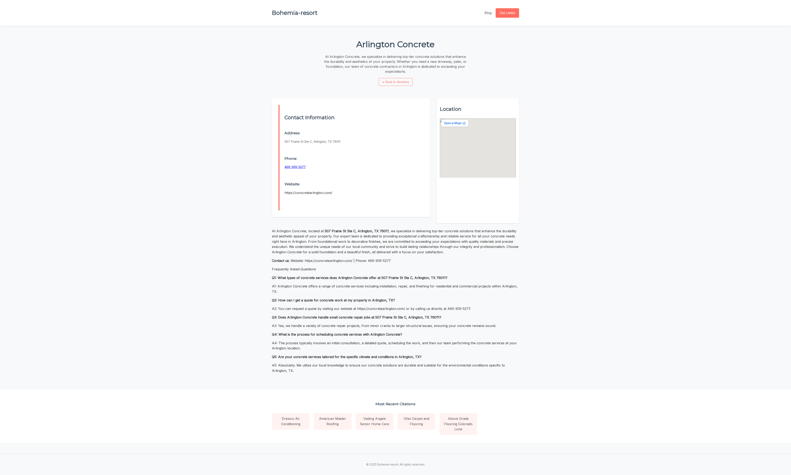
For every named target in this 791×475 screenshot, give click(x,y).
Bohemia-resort (294, 12)
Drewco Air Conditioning (290, 421)
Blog (487, 13)
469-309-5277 (295, 167)
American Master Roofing (332, 421)
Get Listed (507, 13)
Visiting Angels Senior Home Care (374, 421)
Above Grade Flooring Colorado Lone (458, 424)
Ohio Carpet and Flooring (416, 421)
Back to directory (395, 82)
